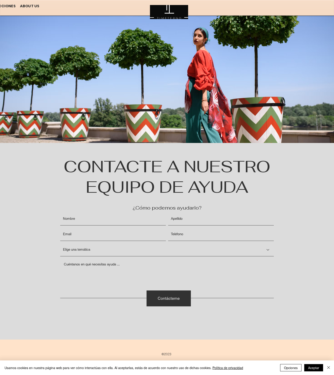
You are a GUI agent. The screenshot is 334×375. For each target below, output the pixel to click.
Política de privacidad (227, 367)
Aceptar (313, 367)
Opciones (291, 367)
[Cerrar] (328, 367)
